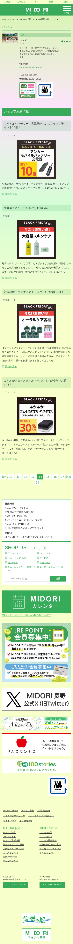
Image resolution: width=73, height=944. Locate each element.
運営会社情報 (25, 820)
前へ (5, 476)
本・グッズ (45, 553)
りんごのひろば (10, 860)
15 (47, 476)
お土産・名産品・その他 (51, 567)
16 (55, 476)
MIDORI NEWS (10, 810)
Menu (67, 13)
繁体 (51, 2)
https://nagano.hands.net (30, 67)
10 (10, 476)
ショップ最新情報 (11, 840)
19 (37, 482)
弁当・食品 (45, 562)
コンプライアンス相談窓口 (41, 815)
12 (25, 476)
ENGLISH (22, 2)
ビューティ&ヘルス (17, 558)
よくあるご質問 (10, 852)
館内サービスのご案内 (13, 844)
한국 (37, 2)
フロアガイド (9, 836)
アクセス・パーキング (13, 848)
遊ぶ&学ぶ (13, 562)
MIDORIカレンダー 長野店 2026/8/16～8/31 (26, 615)
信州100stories (10, 857)
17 (62, 476)
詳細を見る (11, 194)
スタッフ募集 (27, 810)
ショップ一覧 (9, 832)
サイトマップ (9, 820)
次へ (68, 476)
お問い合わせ (43, 810)
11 (18, 476)
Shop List (25, 547)
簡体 (66, 2)
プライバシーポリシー (14, 815)
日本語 (7, 2)
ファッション (14, 553)
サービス (44, 558)
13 (32, 476)
